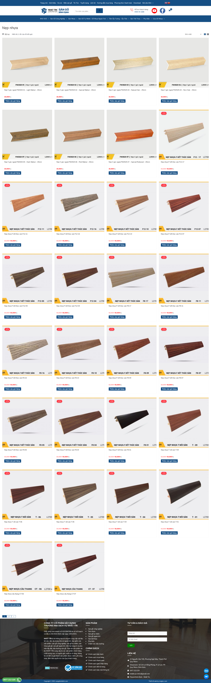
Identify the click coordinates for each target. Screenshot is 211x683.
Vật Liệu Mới (146, 3)
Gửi (131, 645)
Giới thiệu (52, 3)
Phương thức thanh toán (123, 3)
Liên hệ (92, 3)
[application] (152, 3)
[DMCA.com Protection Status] (51, 668)
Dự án (59, 3)
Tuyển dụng (84, 3)
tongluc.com (163, 681)
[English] (166, 3)
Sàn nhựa (71, 19)
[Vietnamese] (168, 3)
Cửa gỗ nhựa (158, 19)
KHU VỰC (43, 19)
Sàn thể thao (135, 19)
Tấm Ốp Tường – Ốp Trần (118, 19)
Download (137, 3)
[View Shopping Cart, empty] (169, 11)
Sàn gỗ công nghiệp (57, 19)
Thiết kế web (153, 681)
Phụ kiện (146, 19)
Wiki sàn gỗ (68, 3)
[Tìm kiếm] (99, 10)
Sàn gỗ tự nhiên (84, 19)
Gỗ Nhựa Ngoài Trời (99, 19)
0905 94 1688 (139, 12)
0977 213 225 (9, 680)
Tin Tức (76, 3)
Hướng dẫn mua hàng (105, 3)
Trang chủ (43, 3)
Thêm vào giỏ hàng (12, 101)
